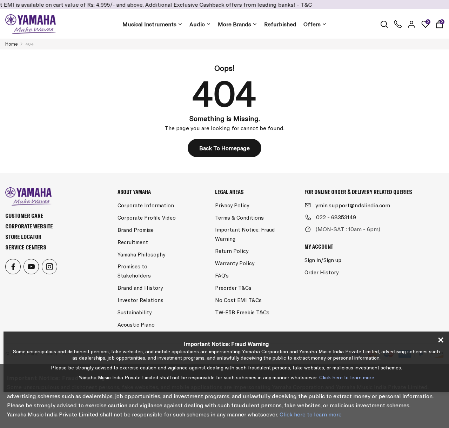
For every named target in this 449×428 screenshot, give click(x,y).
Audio (197, 24)
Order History (321, 272)
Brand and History (140, 288)
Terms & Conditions (239, 217)
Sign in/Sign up (322, 260)
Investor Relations (140, 300)
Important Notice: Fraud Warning (245, 234)
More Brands (234, 24)
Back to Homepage (224, 148)
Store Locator (23, 237)
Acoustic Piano (136, 324)
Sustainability (135, 312)
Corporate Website (29, 226)
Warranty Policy (234, 263)
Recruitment (133, 242)
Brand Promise (136, 230)
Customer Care (24, 216)
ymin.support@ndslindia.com (352, 205)
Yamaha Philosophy (141, 254)
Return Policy (231, 251)
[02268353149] (398, 24)
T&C (299, 4)
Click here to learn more (311, 414)
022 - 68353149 (336, 217)
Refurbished (280, 24)
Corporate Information (146, 205)
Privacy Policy (232, 205)
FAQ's (222, 275)
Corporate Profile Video (147, 217)
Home (11, 44)
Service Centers (25, 247)
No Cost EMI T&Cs (238, 300)
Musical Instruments (149, 24)
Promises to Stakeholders (134, 271)
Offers (312, 24)
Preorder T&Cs (233, 288)
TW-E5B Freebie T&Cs (242, 312)
